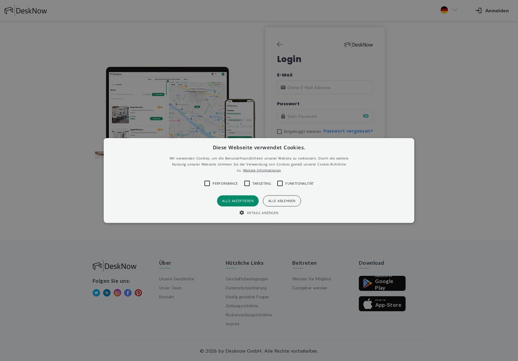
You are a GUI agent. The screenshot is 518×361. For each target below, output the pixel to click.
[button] (259, 180)
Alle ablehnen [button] (281, 200)
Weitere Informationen (262, 170)
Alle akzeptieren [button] (238, 200)
